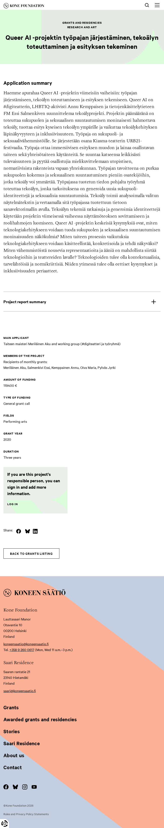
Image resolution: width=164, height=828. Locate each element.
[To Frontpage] (82, 593)
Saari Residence (21, 743)
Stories (11, 731)
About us (13, 755)
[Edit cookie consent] (4, 823)
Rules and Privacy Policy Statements (26, 814)
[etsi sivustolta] (147, 4)
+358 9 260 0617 (21, 649)
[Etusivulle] (48, 6)
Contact (12, 767)
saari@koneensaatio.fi (19, 690)
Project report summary (24, 301)
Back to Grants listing (31, 553)
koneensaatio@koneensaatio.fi (26, 643)
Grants (11, 707)
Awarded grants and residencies (40, 719)
